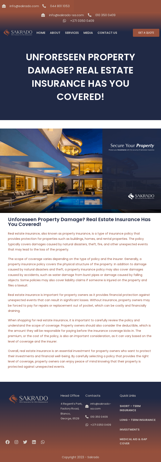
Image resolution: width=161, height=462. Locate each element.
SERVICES (72, 33)
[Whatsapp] (42, 442)
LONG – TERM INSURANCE (138, 420)
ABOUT (55, 33)
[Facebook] (7, 442)
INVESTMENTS (130, 430)
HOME (40, 33)
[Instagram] (16, 442)
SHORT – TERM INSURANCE (130, 408)
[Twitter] (25, 442)
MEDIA (88, 33)
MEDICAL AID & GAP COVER (133, 441)
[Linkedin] (34, 442)
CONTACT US (107, 33)
